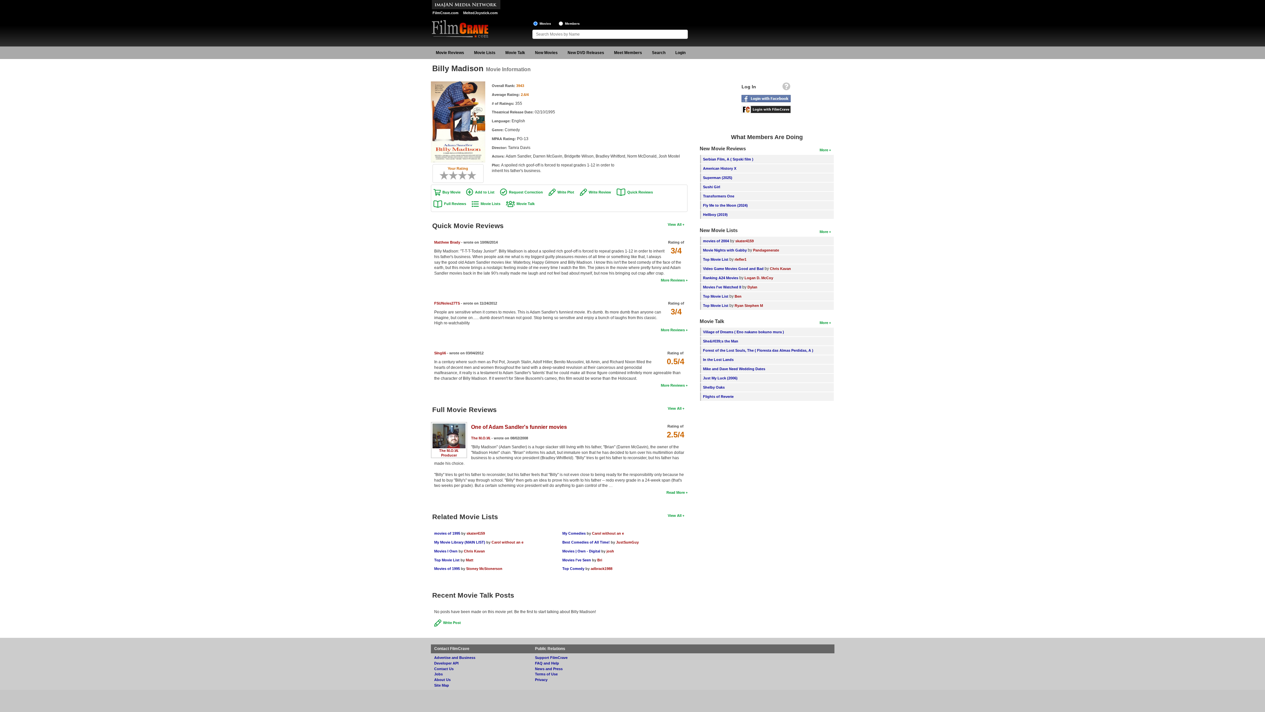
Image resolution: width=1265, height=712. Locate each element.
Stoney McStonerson (484, 569)
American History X (719, 168)
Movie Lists (484, 52)
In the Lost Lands (718, 360)
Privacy (541, 680)
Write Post (452, 623)
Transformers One (718, 196)
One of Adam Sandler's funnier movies (519, 427)
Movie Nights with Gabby (725, 250)
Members (572, 23)
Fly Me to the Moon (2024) (725, 205)
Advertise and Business (454, 658)
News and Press (549, 669)
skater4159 (475, 533)
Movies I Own (446, 551)
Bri (599, 560)
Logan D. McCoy (759, 278)
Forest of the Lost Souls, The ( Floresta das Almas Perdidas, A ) (758, 350)
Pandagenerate (766, 250)
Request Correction (526, 192)
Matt (469, 560)
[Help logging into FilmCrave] (786, 88)
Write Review (600, 192)
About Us (442, 680)
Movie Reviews (450, 52)
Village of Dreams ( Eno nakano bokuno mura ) (743, 332)
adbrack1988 (601, 569)
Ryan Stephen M (749, 306)
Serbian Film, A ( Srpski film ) (728, 159)
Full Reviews (455, 204)
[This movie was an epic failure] (441, 175)
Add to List (484, 192)
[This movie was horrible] (446, 175)
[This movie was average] (455, 175)
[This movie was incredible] (474, 175)
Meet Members (628, 52)
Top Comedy (573, 569)
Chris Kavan (474, 551)
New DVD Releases (586, 52)
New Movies (546, 52)
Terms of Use (546, 674)
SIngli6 (440, 353)
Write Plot (565, 192)
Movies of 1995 (447, 569)
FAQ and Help (547, 663)
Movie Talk (515, 52)
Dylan (752, 287)
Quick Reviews (640, 192)
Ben (738, 296)
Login (680, 52)
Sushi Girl (711, 187)
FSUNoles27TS (447, 303)
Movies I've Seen (576, 560)
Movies (545, 23)
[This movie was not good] (451, 175)
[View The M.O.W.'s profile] (449, 426)
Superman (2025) (717, 178)
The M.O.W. (449, 451)
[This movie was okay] (460, 175)
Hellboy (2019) (715, 215)
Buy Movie (451, 192)
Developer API (446, 663)
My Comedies (574, 533)
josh (610, 551)
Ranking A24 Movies (720, 278)
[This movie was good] (465, 175)
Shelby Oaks (714, 387)
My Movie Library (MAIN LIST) (459, 542)
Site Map (441, 685)
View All (675, 224)
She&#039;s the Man (720, 341)
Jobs (438, 674)
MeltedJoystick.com (480, 13)
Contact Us (444, 669)
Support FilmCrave (551, 658)
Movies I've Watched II (722, 287)
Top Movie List (447, 560)
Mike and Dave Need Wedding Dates (734, 369)
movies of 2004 (716, 241)
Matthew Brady (447, 242)
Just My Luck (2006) (720, 378)
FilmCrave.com (446, 13)
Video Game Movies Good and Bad (733, 269)
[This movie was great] (469, 175)
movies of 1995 (447, 533)
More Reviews (673, 280)
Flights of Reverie (718, 397)
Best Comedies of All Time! (586, 542)
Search (658, 52)
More (824, 150)
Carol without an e (507, 542)
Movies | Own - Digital (581, 551)
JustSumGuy (627, 542)
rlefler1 (740, 259)
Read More (675, 492)
